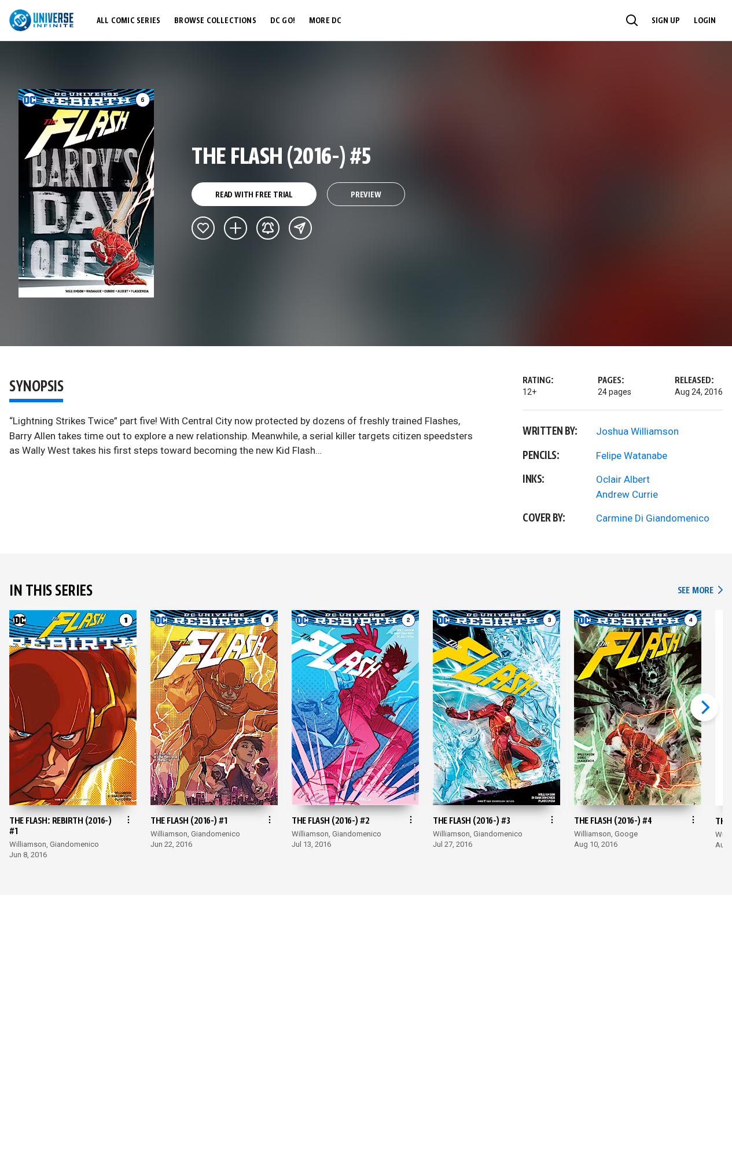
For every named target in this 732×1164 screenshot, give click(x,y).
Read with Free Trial (254, 195)
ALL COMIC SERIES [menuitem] (128, 21)
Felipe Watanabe (631, 455)
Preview (366, 195)
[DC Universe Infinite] (41, 20)
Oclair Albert (623, 479)
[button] (632, 20)
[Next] (704, 707)
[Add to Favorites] (203, 228)
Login (705, 21)
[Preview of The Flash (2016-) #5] (87, 193)
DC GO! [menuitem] (282, 21)
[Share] (300, 228)
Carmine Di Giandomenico (652, 518)
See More (700, 591)
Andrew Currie (627, 494)
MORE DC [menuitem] (325, 21)
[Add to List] (235, 228)
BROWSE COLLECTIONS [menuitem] (215, 21)
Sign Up (666, 21)
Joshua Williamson (637, 431)
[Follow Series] (267, 228)
